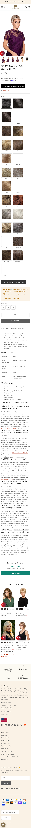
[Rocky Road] (18, 255)
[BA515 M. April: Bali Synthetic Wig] (23, 597)
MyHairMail (7, 822)
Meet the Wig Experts (7, 754)
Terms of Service (6, 746)
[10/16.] (6, 145)
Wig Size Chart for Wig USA (20, 453)
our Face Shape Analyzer (8, 428)
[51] (6, 214)
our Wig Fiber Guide (7, 479)
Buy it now (15, 321)
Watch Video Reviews (15, 282)
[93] (6, 241)
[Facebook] (2, 725)
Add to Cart (15, 315)
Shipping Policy (5, 743)
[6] (6, 131)
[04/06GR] (18, 117)
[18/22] (6, 186)
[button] (11, 107)
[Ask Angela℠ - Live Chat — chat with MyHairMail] (3, 824)
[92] (18, 227)
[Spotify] (21, 725)
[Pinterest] (15, 725)
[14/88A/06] (18, 158)
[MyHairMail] (15, 7)
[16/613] (6, 172)
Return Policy (5, 740)
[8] (18, 131)
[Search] (6, 7)
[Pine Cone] (6, 255)
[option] (15, 33)
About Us (4, 735)
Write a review (15, 573)
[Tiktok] (12, 725)
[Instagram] (6, 725)
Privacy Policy (5, 738)
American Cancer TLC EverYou (10, 757)
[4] (6, 117)
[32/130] (18, 200)
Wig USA (6, 91)
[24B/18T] (6, 200)
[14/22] (18, 145)
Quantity (4, 304)
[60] (18, 214)
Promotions (4, 749)
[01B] (6, 103)
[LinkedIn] (18, 725)
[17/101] (18, 172)
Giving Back (4, 759)
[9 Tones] (6, 227)
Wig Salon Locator (6, 751)
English (5, 818)
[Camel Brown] (18, 241)
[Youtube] (9, 725)
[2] (18, 103)
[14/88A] (6, 158)
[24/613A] (18, 186)
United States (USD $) (9, 812)
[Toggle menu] (2, 7)
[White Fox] (6, 269)
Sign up (6, 783)
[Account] (25, 7)
